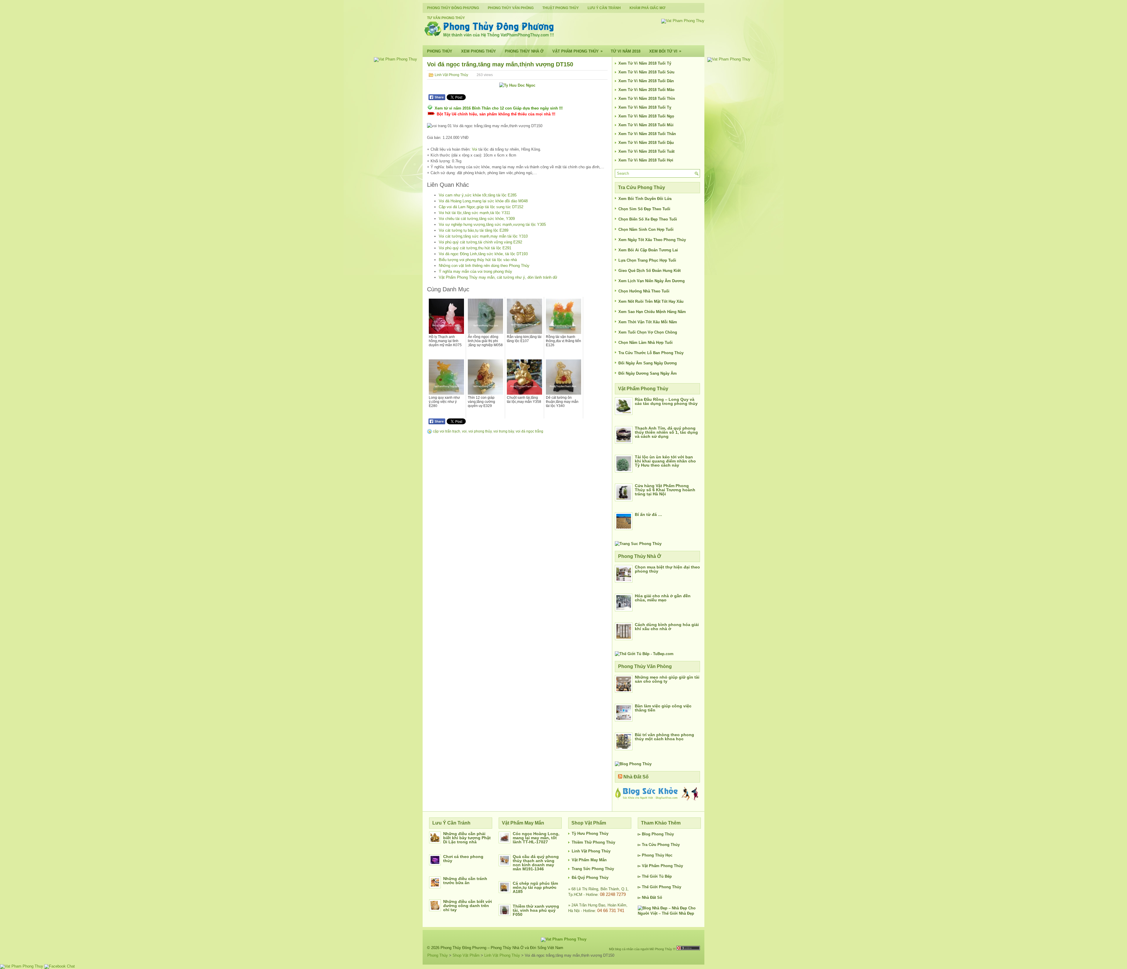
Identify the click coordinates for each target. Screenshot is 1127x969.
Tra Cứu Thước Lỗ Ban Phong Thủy (651, 353)
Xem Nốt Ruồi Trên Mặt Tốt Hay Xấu (651, 301)
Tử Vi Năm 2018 (625, 51)
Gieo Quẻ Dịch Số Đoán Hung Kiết (649, 270)
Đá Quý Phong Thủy (590, 877)
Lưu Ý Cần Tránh (604, 8)
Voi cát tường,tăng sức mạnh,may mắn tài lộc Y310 (483, 236)
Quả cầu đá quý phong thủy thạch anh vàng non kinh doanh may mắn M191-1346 (536, 862)
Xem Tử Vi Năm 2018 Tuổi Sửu (646, 72)
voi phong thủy (480, 431)
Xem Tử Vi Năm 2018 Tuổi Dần (646, 81)
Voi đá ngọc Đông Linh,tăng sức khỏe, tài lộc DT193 (483, 254)
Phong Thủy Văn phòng (511, 8)
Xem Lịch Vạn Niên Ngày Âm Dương (651, 281)
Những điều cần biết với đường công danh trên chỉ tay (467, 905)
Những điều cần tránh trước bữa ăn (465, 880)
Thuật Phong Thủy (560, 8)
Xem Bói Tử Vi (665, 51)
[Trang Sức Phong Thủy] (638, 543)
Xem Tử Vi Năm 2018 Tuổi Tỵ (644, 107)
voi (464, 431)
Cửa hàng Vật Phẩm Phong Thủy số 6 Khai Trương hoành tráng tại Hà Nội (665, 489)
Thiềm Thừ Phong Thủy (593, 842)
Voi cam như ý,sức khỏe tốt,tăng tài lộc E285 (478, 195)
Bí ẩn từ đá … (648, 514)
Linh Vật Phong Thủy (451, 75)
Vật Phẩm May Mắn (589, 860)
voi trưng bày (503, 431)
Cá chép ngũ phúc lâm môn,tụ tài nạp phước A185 (535, 887)
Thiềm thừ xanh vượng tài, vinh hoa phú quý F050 (536, 910)
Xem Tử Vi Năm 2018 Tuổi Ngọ (646, 116)
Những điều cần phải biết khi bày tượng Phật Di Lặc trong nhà (467, 837)
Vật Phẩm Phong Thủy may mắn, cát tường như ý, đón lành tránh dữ (498, 277)
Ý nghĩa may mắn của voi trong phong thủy (475, 271)
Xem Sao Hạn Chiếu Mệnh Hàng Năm (652, 311)
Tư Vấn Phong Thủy (446, 18)
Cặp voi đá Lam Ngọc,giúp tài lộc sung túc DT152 (481, 207)
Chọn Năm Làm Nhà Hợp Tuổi (645, 342)
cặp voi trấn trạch (446, 431)
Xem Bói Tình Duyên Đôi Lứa (645, 198)
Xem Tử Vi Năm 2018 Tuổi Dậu (646, 142)
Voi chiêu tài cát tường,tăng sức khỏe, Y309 (477, 218)
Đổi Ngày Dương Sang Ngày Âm (647, 373)
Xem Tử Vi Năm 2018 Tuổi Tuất (646, 151)
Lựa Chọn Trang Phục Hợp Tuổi (647, 260)
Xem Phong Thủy (478, 51)
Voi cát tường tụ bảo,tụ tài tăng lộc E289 (473, 230)
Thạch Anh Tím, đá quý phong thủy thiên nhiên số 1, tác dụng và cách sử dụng (666, 432)
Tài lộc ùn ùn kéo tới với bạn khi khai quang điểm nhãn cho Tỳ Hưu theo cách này (665, 461)
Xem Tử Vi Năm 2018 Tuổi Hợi (645, 160)
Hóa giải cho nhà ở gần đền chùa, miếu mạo (663, 597)
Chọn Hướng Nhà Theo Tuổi (643, 291)
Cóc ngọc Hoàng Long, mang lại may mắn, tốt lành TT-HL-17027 (536, 837)
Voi (474, 149)
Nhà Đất (649, 897)
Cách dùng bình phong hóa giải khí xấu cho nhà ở (667, 626)
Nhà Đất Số (636, 776)
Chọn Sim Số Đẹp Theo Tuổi (644, 209)
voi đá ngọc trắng (529, 431)
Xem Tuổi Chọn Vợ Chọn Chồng (647, 332)
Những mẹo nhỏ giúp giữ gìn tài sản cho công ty (667, 679)
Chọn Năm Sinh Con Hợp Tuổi (646, 229)
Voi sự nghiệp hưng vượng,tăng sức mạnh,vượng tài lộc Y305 (492, 224)
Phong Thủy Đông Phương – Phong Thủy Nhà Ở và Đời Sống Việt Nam (502, 948)
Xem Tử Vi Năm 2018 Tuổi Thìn (646, 98)
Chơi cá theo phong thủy (463, 858)
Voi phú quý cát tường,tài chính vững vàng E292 (480, 242)
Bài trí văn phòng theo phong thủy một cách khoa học (664, 736)
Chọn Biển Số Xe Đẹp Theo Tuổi (647, 219)
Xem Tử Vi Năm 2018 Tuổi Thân (647, 134)
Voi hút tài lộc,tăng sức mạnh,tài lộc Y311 (474, 213)
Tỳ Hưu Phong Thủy (590, 833)
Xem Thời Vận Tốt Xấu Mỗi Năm (647, 322)
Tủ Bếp (665, 876)
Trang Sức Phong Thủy (593, 869)
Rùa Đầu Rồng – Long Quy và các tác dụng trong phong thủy (666, 401)
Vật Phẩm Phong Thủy (577, 51)
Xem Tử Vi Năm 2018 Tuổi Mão (646, 90)
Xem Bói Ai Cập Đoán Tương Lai (648, 250)
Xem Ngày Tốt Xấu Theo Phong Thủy (652, 240)
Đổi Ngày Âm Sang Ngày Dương (647, 363)
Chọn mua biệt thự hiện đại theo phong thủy (667, 569)
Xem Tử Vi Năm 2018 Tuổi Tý (644, 63)
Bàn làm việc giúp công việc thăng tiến (663, 708)
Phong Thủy (439, 51)
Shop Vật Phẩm (466, 955)
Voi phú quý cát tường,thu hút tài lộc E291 (475, 248)
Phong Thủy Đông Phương (453, 8)
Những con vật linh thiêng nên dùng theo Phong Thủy (484, 265)
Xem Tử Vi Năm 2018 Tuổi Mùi (646, 125)
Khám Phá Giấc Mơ (647, 8)
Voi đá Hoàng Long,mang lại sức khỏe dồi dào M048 (483, 201)
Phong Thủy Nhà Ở (524, 51)
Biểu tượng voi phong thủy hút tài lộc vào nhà (478, 260)
